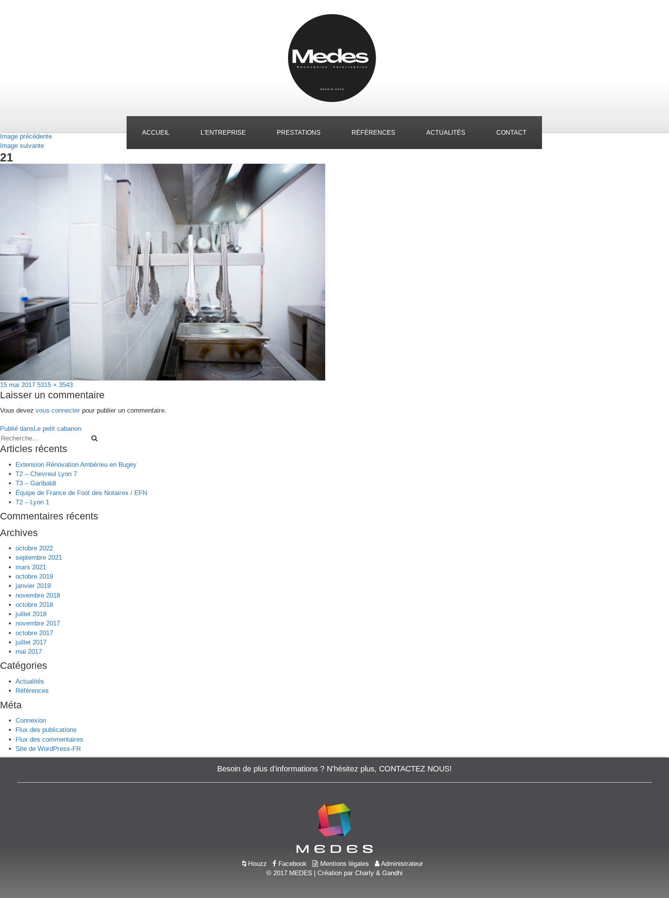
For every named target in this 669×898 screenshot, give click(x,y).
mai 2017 (28, 651)
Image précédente (26, 136)
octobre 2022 (34, 548)
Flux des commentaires (49, 739)
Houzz (256, 863)
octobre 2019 (34, 576)
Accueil (156, 132)
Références (373, 132)
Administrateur (401, 863)
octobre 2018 (34, 604)
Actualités (445, 132)
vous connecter (58, 410)
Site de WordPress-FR (48, 748)
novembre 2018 (37, 595)
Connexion (30, 720)
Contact (511, 132)
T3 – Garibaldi (35, 483)
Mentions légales (343, 863)
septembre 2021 (38, 557)
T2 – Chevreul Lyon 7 (46, 474)
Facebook (291, 863)
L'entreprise (223, 132)
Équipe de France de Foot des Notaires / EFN (81, 493)
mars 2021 (30, 567)
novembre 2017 (37, 623)
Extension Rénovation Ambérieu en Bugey (76, 464)
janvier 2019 (33, 586)
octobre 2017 (34, 633)
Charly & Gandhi (379, 873)
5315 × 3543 (55, 385)
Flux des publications (46, 729)
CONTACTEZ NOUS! (415, 768)
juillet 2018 (30, 614)
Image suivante (22, 145)
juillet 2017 (30, 642)
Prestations (299, 132)
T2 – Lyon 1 (32, 502)
